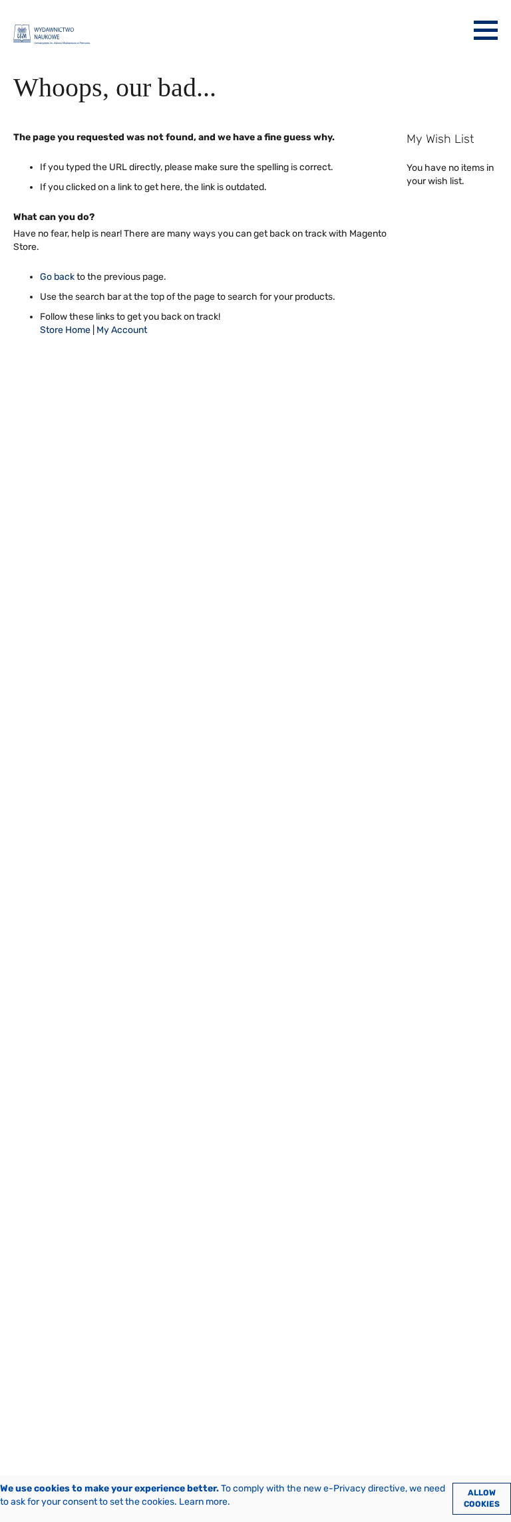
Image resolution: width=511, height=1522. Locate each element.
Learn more (203, 1501)
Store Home (65, 330)
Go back (57, 276)
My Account (121, 330)
